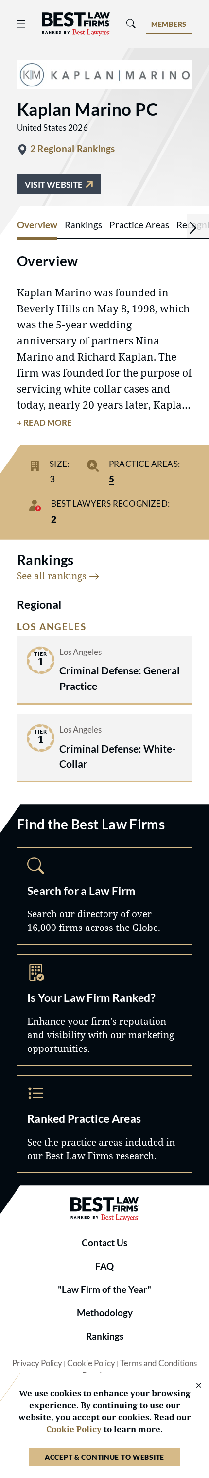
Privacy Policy (37, 1363)
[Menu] (21, 24)
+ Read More (44, 423)
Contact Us (104, 1242)
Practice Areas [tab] (139, 225)
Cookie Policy (91, 1363)
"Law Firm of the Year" (104, 1289)
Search (104, 896)
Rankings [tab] (83, 225)
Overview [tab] (37, 225)
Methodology (105, 1312)
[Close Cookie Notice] (192, 1386)
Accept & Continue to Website (104, 1457)
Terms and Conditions (158, 1363)
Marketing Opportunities (104, 1010)
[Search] (131, 24)
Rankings (104, 1336)
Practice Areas (104, 1124)
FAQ (104, 1266)
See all (53, 575)
